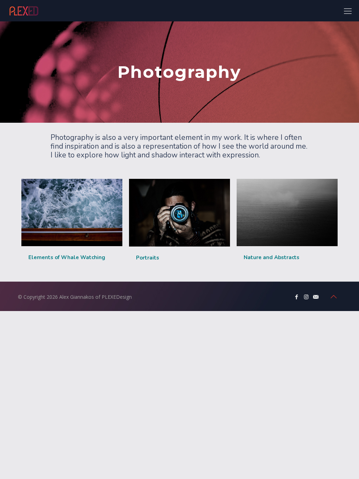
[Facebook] (296, 296)
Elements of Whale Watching (66, 257)
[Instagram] (306, 296)
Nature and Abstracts (271, 257)
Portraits (147, 257)
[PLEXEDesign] (24, 10)
